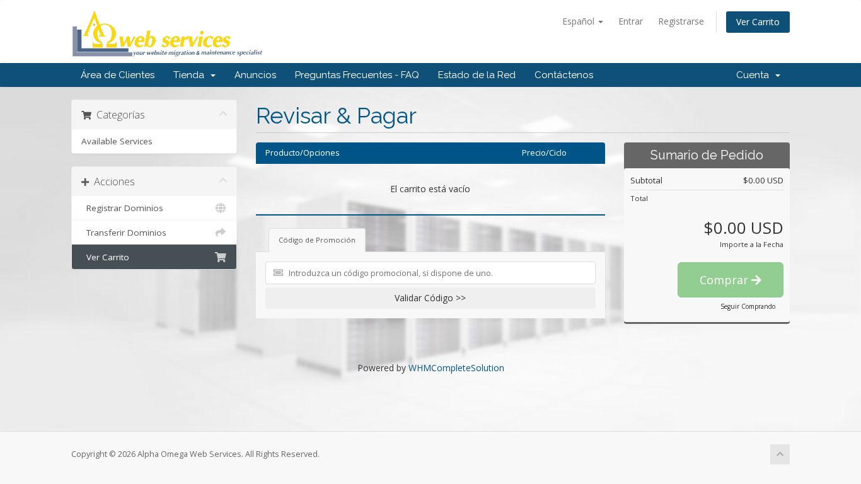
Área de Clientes (117, 75)
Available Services (117, 141)
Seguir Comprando (747, 306)
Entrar (630, 21)
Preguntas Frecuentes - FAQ (357, 75)
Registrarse (681, 21)
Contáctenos (564, 75)
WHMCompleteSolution (456, 368)
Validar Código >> (430, 298)
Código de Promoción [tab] (317, 240)
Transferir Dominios (123, 232)
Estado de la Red (477, 75)
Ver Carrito (758, 22)
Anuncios (255, 75)
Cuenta (755, 75)
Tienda (191, 75)
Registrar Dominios (122, 208)
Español (579, 21)
